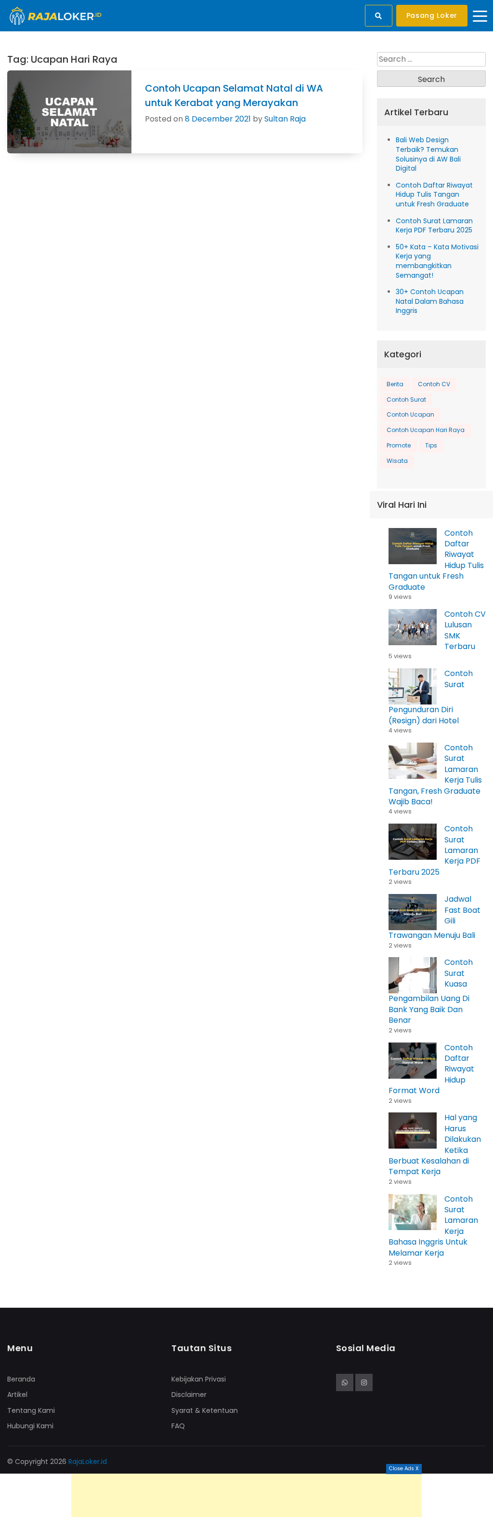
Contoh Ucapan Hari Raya (426, 430)
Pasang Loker (431, 15)
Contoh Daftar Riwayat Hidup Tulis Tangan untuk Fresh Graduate (434, 194)
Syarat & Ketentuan (204, 1410)
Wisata (397, 461)
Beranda (21, 1379)
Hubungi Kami (30, 1426)
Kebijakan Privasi (198, 1379)
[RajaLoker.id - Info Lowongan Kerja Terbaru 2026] (55, 15)
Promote (399, 445)
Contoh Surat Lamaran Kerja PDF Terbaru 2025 (434, 225)
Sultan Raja (285, 118)
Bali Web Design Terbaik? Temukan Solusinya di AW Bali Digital (428, 154)
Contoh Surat (406, 399)
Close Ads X (404, 1468)
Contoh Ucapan (410, 414)
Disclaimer (189, 1394)
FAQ (178, 1426)
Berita (395, 384)
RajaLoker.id (87, 1461)
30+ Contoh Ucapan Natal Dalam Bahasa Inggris (430, 301)
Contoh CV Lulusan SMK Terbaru (465, 630)
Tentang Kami (31, 1410)
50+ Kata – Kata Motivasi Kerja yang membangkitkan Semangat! (437, 261)
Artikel (17, 1394)
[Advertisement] (246, 1495)
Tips (431, 445)
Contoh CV (434, 384)
